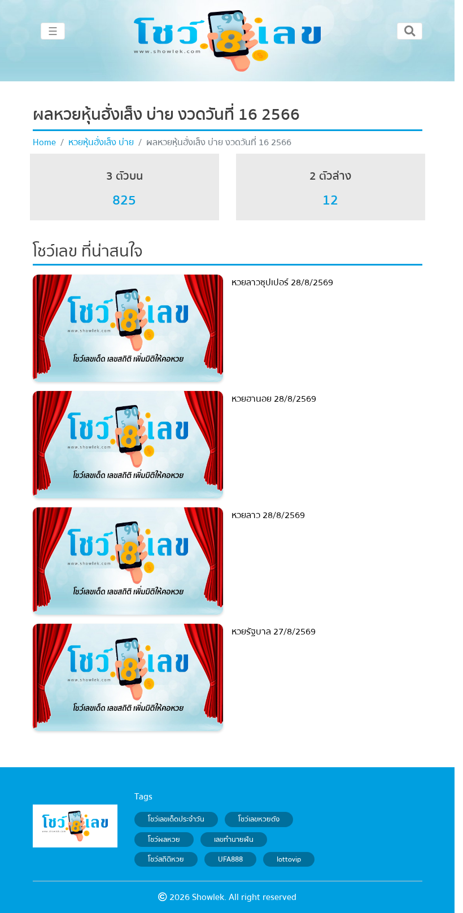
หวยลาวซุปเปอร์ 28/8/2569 (282, 282)
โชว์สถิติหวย (166, 859)
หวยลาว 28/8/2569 (268, 515)
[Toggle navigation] (409, 31)
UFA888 (230, 859)
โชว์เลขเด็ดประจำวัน (176, 819)
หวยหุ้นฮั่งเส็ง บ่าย (101, 142)
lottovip (289, 859)
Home (44, 142)
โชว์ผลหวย (164, 839)
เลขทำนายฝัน (234, 839)
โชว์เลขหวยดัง (258, 819)
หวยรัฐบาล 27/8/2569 (273, 631)
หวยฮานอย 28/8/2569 (273, 399)
